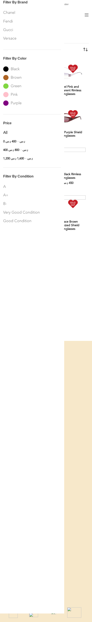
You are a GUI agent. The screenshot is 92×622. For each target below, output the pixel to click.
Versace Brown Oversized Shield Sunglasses (68, 225)
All (5, 133)
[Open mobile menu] (86, 15)
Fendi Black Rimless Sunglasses (68, 176)
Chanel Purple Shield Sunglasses (68, 134)
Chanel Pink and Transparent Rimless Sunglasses (68, 90)
